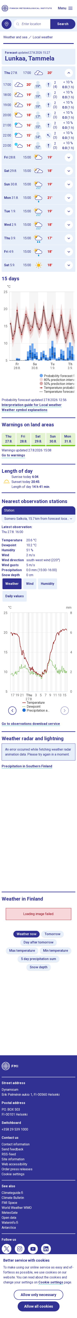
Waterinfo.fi (10, 1223)
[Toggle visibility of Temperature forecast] (57, 392)
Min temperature (55, 951)
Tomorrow (52, 934)
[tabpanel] (38, 658)
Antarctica (9, 1228)
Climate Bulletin (13, 1198)
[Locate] (6, 24)
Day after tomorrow (38, 942)
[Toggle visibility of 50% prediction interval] (58, 384)
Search (62, 24)
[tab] (12, 583)
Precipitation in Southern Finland (27, 766)
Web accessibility (14, 1164)
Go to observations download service (31, 724)
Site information (13, 1159)
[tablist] (38, 590)
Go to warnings (13, 455)
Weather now (26, 934)
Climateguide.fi (12, 1193)
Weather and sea (15, 37)
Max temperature (22, 951)
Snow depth (38, 967)
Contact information (16, 1144)
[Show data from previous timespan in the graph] (12, 710)
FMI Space (9, 1203)
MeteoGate (10, 1213)
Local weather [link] (43, 37)
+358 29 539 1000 (15, 1129)
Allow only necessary (38, 1295)
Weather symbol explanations (24, 410)
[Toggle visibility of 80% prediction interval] (58, 380)
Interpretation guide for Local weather (32, 405)
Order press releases (17, 1169)
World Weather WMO (17, 1208)
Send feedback (12, 1149)
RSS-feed (9, 1154)
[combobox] (34, 24)
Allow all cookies (38, 1306)
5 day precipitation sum (38, 959)
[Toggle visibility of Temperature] (33, 703)
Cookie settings (13, 1174)
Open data (9, 1218)
